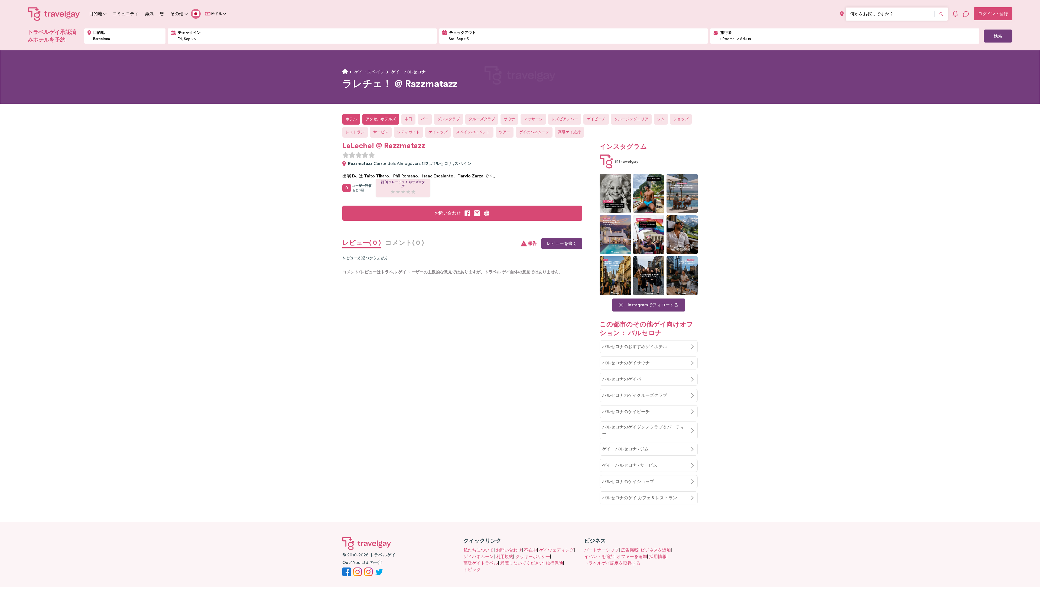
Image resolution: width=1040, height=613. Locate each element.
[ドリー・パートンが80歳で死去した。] (615, 193)
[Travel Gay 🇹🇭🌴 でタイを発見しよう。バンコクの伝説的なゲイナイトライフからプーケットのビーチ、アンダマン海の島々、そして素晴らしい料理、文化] (648, 193)
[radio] (345, 155)
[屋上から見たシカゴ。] (682, 275)
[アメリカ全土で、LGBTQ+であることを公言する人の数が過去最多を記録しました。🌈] (648, 234)
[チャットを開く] (966, 14)
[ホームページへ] (54, 14)
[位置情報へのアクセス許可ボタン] (842, 14)
